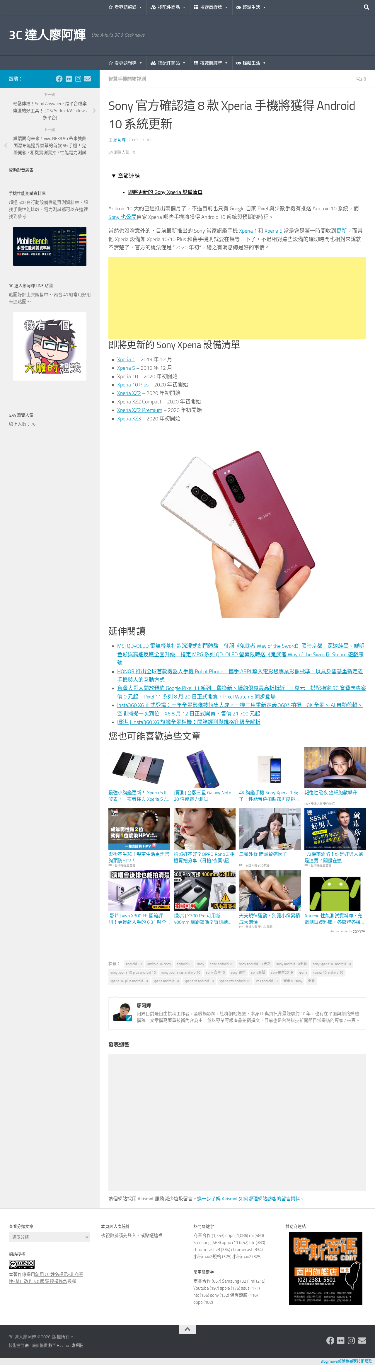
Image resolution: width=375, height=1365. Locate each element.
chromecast (242, 1249)
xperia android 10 (166, 981)
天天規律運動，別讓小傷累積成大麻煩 (269, 919)
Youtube (201, 1288)
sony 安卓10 (215, 972)
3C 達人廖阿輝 (47, 35)
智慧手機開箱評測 (127, 79)
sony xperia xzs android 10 (180, 972)
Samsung (202, 1242)
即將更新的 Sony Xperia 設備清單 (165, 192)
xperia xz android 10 (199, 981)
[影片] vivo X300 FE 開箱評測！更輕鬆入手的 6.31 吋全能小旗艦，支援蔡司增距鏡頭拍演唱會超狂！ (138, 919)
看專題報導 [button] (126, 7)
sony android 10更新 (291, 964)
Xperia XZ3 (129, 418)
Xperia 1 (248, 231)
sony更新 (258, 972)
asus (245, 1288)
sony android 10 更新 (255, 964)
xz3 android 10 (267, 981)
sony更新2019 (282, 972)
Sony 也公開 (122, 217)
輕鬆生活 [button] (251, 7)
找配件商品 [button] (169, 7)
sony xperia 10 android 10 (332, 964)
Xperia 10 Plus (133, 384)
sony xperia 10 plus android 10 (133, 972)
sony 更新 (238, 972)
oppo (230, 1235)
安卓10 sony (292, 981)
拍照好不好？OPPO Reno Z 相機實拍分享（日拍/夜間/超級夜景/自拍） (204, 857)
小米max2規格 (207, 1256)
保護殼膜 (239, 1295)
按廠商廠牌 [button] (211, 7)
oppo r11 (230, 1242)
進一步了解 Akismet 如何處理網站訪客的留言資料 (248, 1199)
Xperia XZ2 (129, 393)
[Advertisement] (237, 298)
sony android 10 (221, 964)
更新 (341, 231)
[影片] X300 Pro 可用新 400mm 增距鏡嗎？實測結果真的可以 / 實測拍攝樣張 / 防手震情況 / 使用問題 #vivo (203, 919)
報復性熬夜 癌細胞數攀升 (330, 792)
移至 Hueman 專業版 (65, 1345)
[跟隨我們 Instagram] (77, 78)
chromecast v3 (206, 1249)
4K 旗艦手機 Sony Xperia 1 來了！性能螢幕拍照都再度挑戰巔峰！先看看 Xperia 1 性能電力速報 (269, 796)
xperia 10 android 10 (328, 972)
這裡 (158, 1235)
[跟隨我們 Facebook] (59, 78)
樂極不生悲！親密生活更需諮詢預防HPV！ (138, 857)
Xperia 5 (273, 231)
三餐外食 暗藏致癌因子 (263, 854)
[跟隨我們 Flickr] (68, 78)
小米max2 (241, 1256)
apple (225, 1288)
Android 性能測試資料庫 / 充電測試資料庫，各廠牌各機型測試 (334, 919)
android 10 (134, 964)
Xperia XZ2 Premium (139, 410)
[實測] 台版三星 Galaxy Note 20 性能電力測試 (202, 796)
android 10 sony (159, 964)
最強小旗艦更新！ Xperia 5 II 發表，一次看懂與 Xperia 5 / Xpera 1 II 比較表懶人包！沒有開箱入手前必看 (139, 796)
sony (200, 964)
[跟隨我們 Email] (87, 78)
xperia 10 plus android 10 (129, 981)
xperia (303, 972)
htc (252, 1242)
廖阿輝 (119, 139)
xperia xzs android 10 (234, 981)
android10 (184, 964)
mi (251, 1235)
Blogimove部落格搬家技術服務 (346, 1361)
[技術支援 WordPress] (27, 1345)
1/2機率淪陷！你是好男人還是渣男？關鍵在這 (333, 857)
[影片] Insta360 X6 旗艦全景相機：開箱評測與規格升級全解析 (188, 722)
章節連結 (129, 176)
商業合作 (202, 1235)
